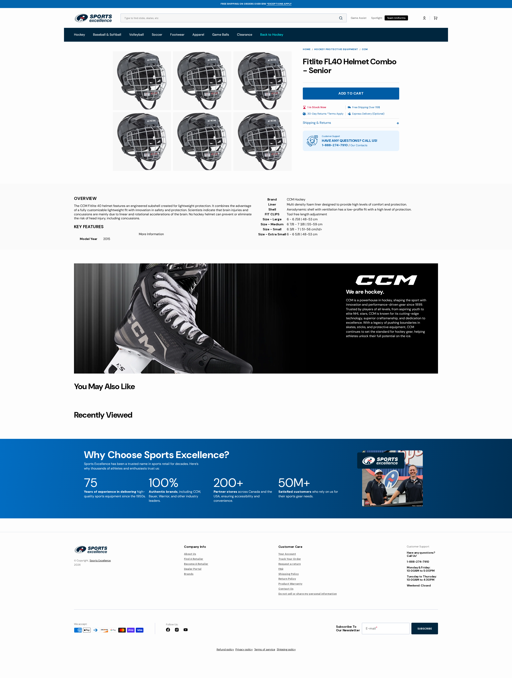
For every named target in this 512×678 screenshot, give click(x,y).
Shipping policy (286, 649)
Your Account (287, 554)
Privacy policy (244, 649)
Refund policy (225, 649)
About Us (190, 554)
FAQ (280, 569)
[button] (424, 18)
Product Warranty (290, 583)
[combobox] (233, 17)
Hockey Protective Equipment (336, 49)
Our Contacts (358, 145)
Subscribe (424, 628)
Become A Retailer (196, 564)
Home (307, 49)
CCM (365, 49)
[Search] (341, 18)
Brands (188, 574)
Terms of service (264, 649)
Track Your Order (289, 559)
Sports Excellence (100, 560)
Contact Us (285, 588)
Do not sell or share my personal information (307, 593)
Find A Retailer (193, 559)
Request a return (289, 564)
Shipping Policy (288, 574)
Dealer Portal (192, 569)
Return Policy (287, 578)
